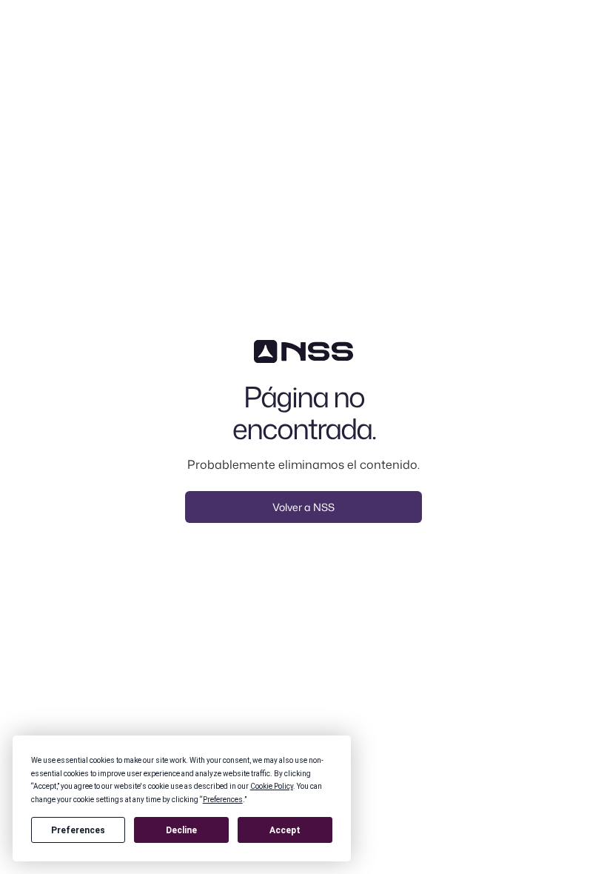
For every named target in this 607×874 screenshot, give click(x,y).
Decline (181, 830)
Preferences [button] (223, 799)
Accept (285, 830)
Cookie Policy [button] (271, 786)
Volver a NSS (303, 507)
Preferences (78, 830)
